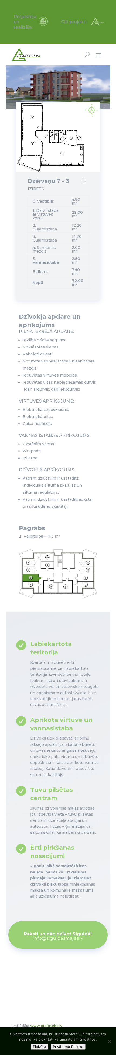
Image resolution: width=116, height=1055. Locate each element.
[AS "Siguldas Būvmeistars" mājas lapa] (43, 24)
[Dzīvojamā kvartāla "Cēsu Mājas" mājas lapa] (97, 24)
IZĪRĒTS (36, 188)
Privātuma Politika (68, 1046)
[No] (109, 1041)
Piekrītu (39, 1046)
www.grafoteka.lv (46, 1025)
